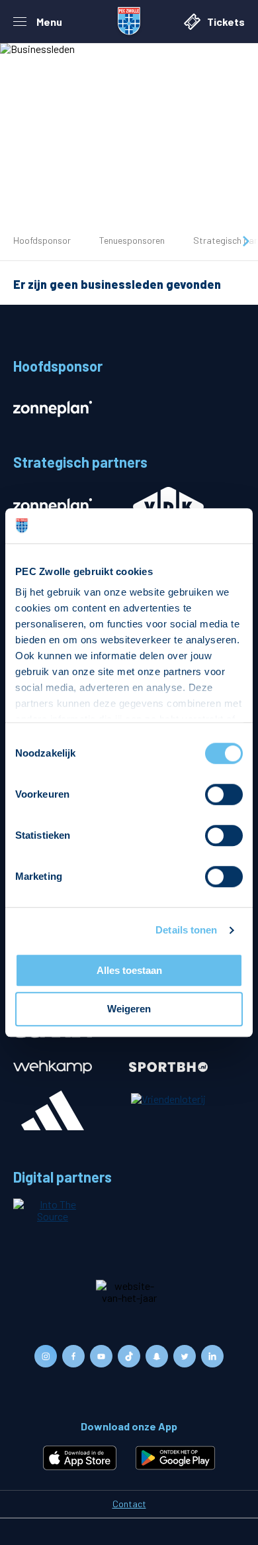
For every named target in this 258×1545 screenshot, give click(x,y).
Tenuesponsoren (132, 240)
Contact (129, 1503)
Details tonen (186, 929)
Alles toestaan (129, 970)
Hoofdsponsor (42, 240)
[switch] (224, 794)
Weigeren (129, 1009)
